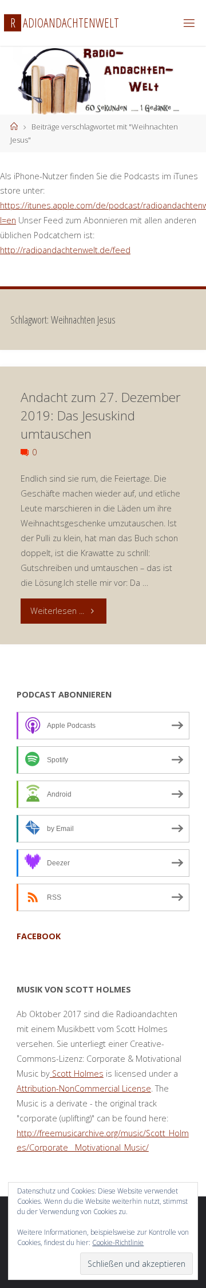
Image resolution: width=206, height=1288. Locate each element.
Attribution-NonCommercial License (84, 1088)
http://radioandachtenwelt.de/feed (65, 250)
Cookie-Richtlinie (118, 1242)
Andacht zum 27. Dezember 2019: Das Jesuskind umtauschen (101, 415)
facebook (39, 936)
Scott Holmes (77, 1073)
